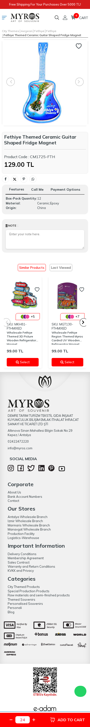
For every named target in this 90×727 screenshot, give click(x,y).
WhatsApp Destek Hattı (80, 691)
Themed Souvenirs (21, 599)
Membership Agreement (26, 558)
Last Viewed (61, 267)
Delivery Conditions (22, 554)
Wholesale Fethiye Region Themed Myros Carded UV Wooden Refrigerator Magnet (67, 338)
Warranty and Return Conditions (31, 566)
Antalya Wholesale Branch (28, 517)
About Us (14, 492)
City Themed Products (24, 587)
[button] (84, 322)
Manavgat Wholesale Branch (29, 529)
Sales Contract (19, 562)
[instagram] (11, 470)
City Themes (10, 31)
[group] (45, 83)
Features (16, 189)
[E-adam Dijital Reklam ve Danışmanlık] (45, 709)
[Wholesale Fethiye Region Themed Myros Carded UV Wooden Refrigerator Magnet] (67, 296)
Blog (11, 612)
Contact (13, 501)
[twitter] (31, 470)
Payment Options (65, 189)
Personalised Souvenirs (25, 604)
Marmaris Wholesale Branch (29, 525)
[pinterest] (51, 470)
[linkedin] (41, 470)
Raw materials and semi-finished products (39, 595)
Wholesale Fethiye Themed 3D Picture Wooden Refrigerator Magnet (21, 338)
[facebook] (21, 470)
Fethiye (39, 31)
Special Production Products (28, 591)
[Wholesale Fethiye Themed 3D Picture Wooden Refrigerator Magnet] (23, 296)
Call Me (37, 189)
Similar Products (31, 267)
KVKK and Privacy (21, 570)
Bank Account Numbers (25, 496)
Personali (15, 608)
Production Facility (21, 534)
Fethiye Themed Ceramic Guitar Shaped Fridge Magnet (42, 35)
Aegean (26, 31)
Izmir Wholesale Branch (25, 521)
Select (27, 362)
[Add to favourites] (37, 289)
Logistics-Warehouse (23, 538)
